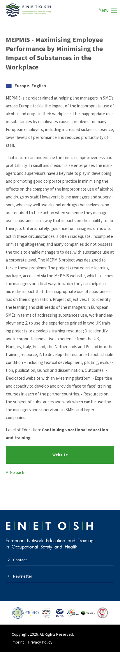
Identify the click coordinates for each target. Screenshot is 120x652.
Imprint (18, 642)
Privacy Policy (40, 642)
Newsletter (22, 576)
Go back (17, 472)
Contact (20, 559)
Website (60, 454)
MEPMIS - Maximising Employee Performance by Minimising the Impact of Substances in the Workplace (54, 53)
